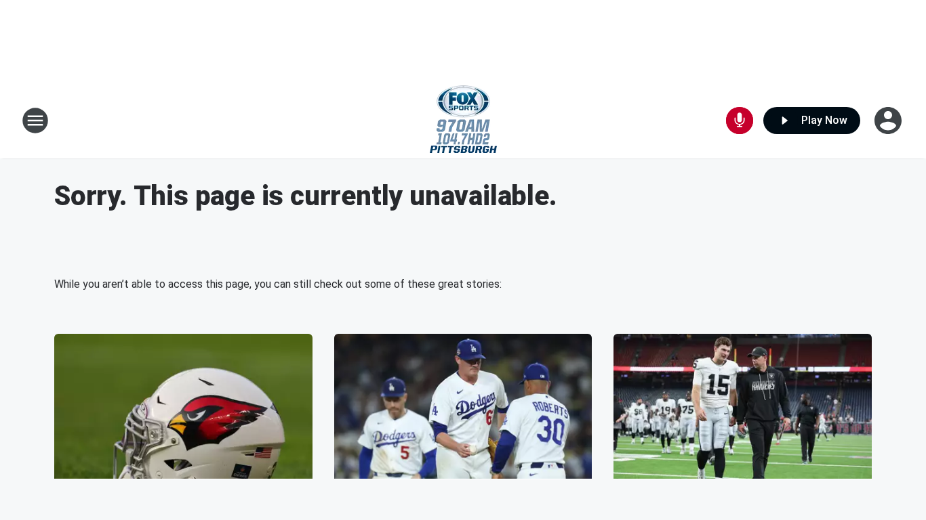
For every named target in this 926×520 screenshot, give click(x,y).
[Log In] (889, 120)
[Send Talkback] (739, 120)
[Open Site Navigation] (35, 120)
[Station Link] (463, 120)
